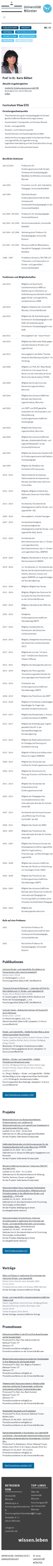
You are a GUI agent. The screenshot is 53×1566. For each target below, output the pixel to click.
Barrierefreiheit (10, 1559)
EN (49, 28)
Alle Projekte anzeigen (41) (16, 1251)
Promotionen (9, 36)
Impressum (7, 1556)
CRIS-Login (36, 1514)
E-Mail (7, 94)
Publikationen (10, 28)
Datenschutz (22, 1556)
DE (45, 28)
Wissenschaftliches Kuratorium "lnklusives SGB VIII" (25, 1166)
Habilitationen (28, 36)
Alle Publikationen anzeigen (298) (19, 1095)
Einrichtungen (24, 41)
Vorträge (7, 32)
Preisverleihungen (26, 32)
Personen (7, 41)
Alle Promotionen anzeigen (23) (18, 1466)
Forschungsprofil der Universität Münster (39, 1506)
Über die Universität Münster (36, 1495)
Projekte (25, 28)
